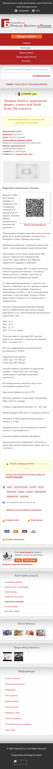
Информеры (10, 690)
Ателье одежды (11, 606)
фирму (21, 492)
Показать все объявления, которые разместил (25, 475)
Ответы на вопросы (13, 719)
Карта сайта (10, 730)
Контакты (26, 61)
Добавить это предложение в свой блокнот (24, 510)
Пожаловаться (37, 520)
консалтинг (11, 492)
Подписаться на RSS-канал (15, 530)
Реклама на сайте (12, 713)
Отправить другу (12, 520)
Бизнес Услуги (21, 84)
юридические (12, 496)
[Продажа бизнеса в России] (26, 24)
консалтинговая (20, 487)
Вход (18, 560)
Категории (15, 48)
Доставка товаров (12, 611)
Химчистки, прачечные (14, 597)
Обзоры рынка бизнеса (15, 684)
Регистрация (29, 560)
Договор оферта (12, 701)
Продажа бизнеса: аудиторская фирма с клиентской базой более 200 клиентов (25, 104)
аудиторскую (40, 492)
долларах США (21, 154)
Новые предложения (26, 57)
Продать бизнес (26, 36)
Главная (26, 43)
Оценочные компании (38, 84)
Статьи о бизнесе (12, 678)
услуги (41, 487)
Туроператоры (11, 592)
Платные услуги (12, 707)
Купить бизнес (26, 52)
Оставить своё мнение (14, 539)
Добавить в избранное (24, 530)
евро (31, 154)
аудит (9, 487)
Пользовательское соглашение (18, 724)
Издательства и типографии (17, 587)
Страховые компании (14, 582)
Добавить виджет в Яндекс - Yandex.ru (33, 530)
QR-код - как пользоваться (35, 225)
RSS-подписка (11, 696)
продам (29, 492)
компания (24, 496)
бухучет (33, 487)
